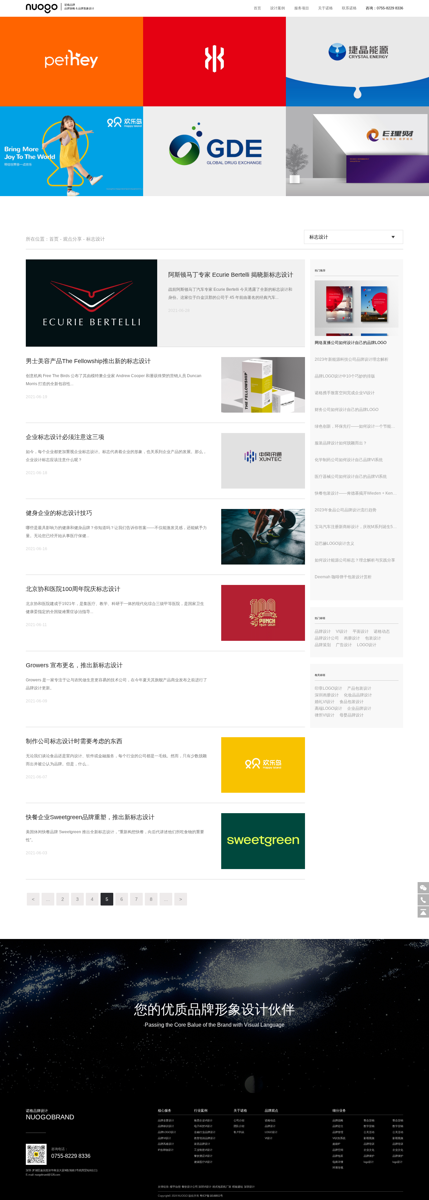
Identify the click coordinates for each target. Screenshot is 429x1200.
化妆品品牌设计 (358, 695)
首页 (257, 8)
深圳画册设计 (327, 695)
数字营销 (369, 1126)
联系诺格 (349, 8)
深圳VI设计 (204, 1186)
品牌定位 (337, 1126)
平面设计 (361, 631)
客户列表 (239, 1132)
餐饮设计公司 (190, 1186)
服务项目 (301, 8)
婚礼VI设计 (324, 701)
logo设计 (369, 1162)
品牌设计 (323, 631)
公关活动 (369, 1132)
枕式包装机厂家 (221, 1186)
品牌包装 (337, 1156)
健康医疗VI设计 (203, 1162)
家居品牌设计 (202, 1143)
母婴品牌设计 (352, 715)
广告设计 (344, 644)
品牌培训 (369, 1143)
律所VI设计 (324, 715)
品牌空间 (337, 1149)
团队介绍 (239, 1126)
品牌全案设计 (166, 1120)
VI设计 (342, 631)
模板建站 (237, 1186)
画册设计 (352, 638)
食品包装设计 (352, 701)
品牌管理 (337, 1132)
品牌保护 (369, 1156)
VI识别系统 (339, 1138)
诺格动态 (382, 631)
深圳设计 (249, 1186)
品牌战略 (337, 1120)
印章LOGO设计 (328, 688)
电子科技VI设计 (203, 1126)
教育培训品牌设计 (205, 1138)
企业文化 (369, 1149)
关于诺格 (325, 8)
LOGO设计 (366, 644)
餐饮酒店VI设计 (203, 1156)
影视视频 (369, 1138)
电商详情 (337, 1162)
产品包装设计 (359, 688)
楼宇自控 (175, 1186)
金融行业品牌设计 (205, 1132)
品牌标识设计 (166, 1126)
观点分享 (72, 239)
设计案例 (277, 8)
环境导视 (337, 1167)
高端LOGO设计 (328, 708)
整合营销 (369, 1120)
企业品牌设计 (359, 708)
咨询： (384, 8)
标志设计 (95, 239)
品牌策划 (323, 644)
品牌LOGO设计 (167, 1132)
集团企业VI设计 (203, 1120)
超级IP (336, 1143)
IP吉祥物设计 (166, 1149)
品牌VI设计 (164, 1138)
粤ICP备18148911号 (211, 1195)
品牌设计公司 (327, 638)
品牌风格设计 (166, 1143)
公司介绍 (239, 1120)
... (48, 899)
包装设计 (373, 638)
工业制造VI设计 (203, 1149)
